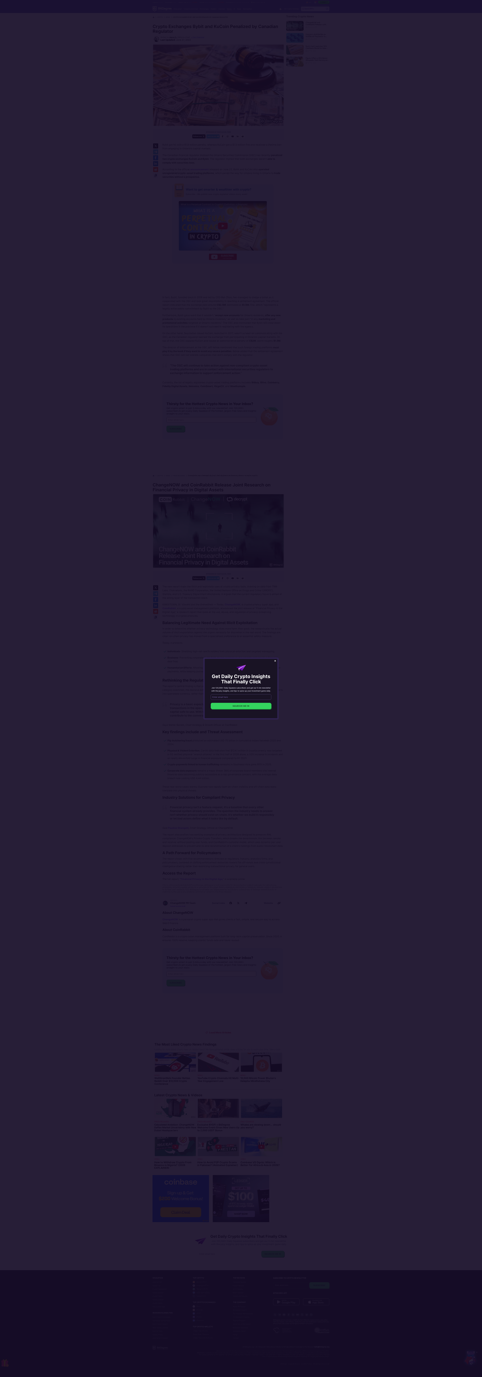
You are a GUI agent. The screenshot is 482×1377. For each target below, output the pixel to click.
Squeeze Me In (241, 706)
